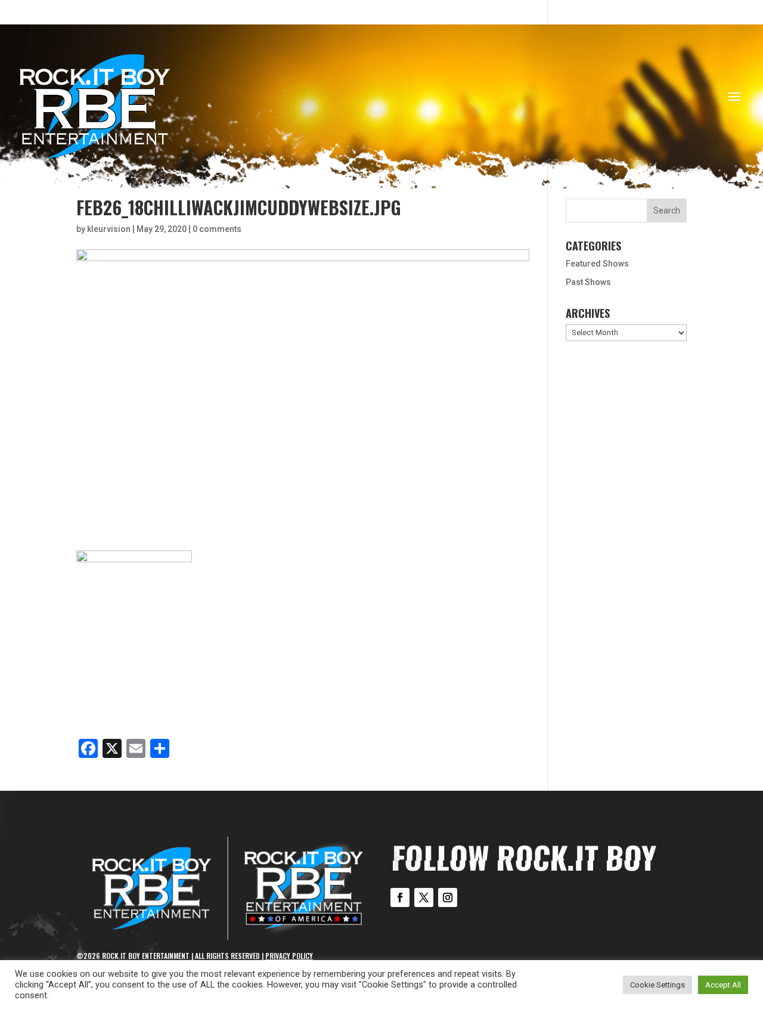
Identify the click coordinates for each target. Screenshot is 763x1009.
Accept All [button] (723, 984)
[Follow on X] (423, 897)
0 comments (217, 229)
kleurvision (109, 229)
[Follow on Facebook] (400, 897)
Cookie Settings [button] (657, 984)
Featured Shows (597, 263)
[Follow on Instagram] (447, 897)
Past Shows (588, 282)
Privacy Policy (289, 956)
